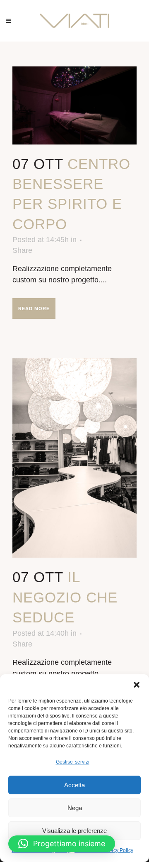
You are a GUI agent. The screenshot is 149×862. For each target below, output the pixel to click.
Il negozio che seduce (65, 597)
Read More (34, 308)
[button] (136, 685)
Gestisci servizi (72, 762)
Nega (74, 807)
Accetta (74, 785)
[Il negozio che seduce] (74, 458)
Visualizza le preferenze (74, 830)
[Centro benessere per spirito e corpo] (74, 105)
